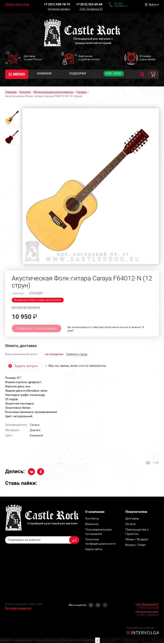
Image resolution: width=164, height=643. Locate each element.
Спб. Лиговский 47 (91, 8)
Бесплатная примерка (26, 307)
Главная (11, 91)
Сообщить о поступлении (36, 328)
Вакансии (92, 524)
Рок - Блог (114, 73)
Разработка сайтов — (142, 627)
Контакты (92, 518)
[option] (90, 186)
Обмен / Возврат (137, 539)
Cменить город (76, 354)
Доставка (132, 518)
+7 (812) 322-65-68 (89, 4)
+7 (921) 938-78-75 (57, 4)
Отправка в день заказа (147, 58)
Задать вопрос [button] (26, 366)
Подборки (77, 73)
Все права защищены (18, 608)
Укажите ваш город (17, 4)
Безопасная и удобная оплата (89, 58)
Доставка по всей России (33, 58)
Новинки (44, 73)
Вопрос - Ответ (135, 545)
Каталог (25, 91)
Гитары (81, 91)
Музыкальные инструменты (53, 91)
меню (19, 74)
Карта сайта (93, 549)
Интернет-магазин (59, 8)
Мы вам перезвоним (120, 4)
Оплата (130, 524)
